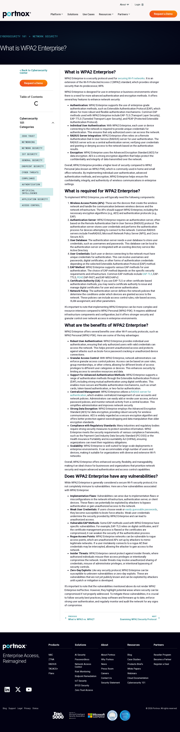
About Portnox (108, 654)
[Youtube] (28, 689)
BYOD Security (82, 685)
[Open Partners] (129, 14)
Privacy (27, 708)
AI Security (80, 654)
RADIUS (52, 664)
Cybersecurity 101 (13, 36)
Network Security (45, 36)
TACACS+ (53, 668)
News (104, 664)
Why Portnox (107, 659)
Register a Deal (161, 664)
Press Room (107, 668)
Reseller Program (162, 654)
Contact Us (106, 678)
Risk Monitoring (82, 671)
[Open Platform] (62, 14)
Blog (129, 654)
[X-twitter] (18, 689)
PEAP (80, 277)
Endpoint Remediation (85, 676)
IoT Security (81, 681)
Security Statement (110, 682)
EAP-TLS (147, 273)
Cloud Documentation (137, 678)
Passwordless (82, 659)
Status (35, 708)
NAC (51, 654)
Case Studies (134, 659)
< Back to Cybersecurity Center (33, 71)
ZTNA (51, 659)
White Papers (134, 668)
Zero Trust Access (84, 690)
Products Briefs (135, 664)
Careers (105, 673)
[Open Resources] (112, 14)
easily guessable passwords (141, 509)
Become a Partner (162, 659)
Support (12, 708)
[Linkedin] (7, 689)
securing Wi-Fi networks (131, 78)
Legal (20, 708)
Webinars (132, 673)
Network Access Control (83, 665)
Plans (51, 673)
